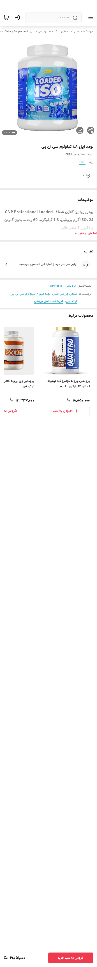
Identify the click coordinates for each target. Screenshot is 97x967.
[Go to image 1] (13, 132)
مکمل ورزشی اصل (65, 294)
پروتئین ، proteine (63, 286)
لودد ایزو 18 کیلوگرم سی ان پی (30, 294)
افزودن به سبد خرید (71, 958)
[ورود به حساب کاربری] (18, 17)
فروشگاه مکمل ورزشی (48, 301)
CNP (82, 162)
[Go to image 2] (9, 132)
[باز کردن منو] (89, 17)
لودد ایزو (71, 301)
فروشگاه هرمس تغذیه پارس (76, 31)
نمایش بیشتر (88, 233)
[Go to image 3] (6, 132)
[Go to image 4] (4, 132)
